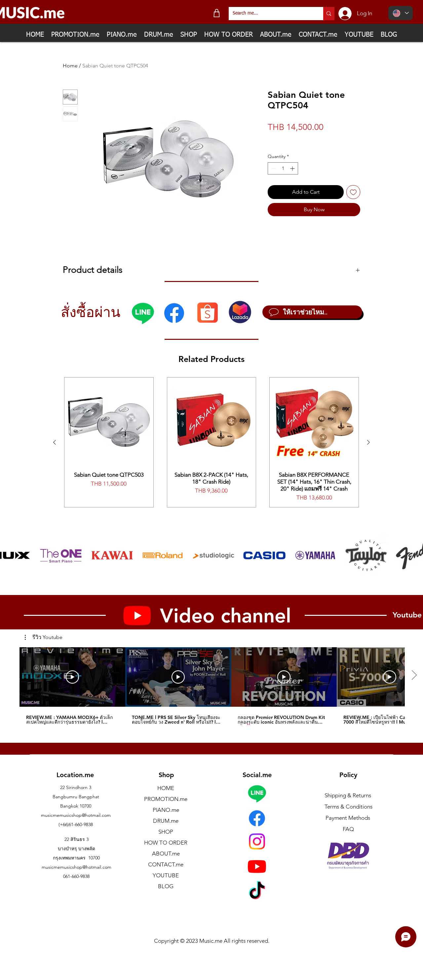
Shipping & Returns (348, 795)
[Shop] (216, 13)
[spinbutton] (283, 168)
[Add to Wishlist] (353, 192)
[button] (43, 637)
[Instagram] (257, 841)
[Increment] (293, 168)
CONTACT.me (165, 864)
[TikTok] (257, 891)
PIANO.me (166, 810)
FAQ (348, 829)
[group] (211, 442)
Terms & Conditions (348, 806)
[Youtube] (257, 866)
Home (70, 65)
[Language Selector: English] (400, 13)
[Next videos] (414, 675)
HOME (165, 788)
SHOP (165, 831)
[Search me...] (328, 13)
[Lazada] (239, 312)
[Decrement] (273, 168)
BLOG (165, 886)
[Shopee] (207, 312)
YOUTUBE (166, 875)
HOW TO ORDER (165, 842)
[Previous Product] (54, 442)
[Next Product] (368, 442)
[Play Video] (72, 677)
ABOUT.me (166, 853)
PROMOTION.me (165, 799)
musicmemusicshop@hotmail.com (76, 815)
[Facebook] (174, 313)
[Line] (143, 313)
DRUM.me (165, 820)
